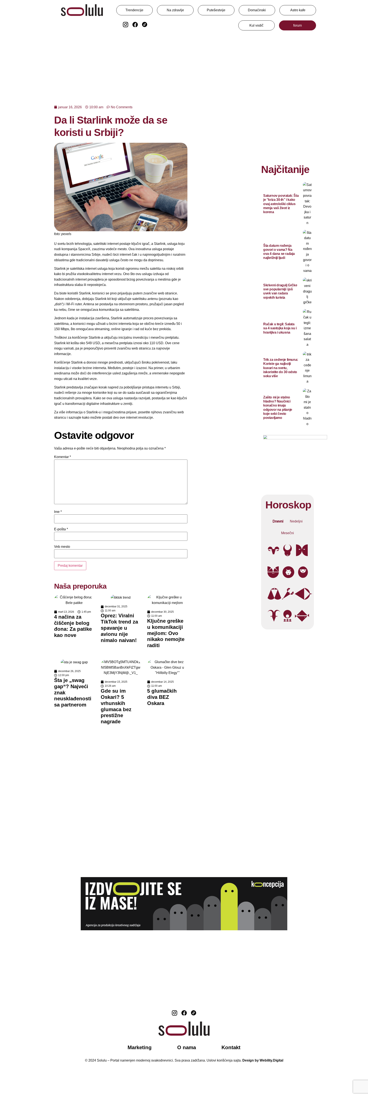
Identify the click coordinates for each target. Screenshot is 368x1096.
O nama (186, 1047)
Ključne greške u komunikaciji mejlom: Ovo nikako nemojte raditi (165, 633)
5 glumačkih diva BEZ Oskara (162, 697)
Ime (58, 512)
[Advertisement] (184, 65)
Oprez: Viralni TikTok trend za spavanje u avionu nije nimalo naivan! (119, 628)
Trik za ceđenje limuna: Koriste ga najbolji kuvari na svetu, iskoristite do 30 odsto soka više (280, 368)
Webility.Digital (271, 1060)
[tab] (278, 521)
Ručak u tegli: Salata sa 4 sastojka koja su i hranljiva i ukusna (280, 328)
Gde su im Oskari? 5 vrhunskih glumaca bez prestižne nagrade (116, 706)
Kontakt (230, 1047)
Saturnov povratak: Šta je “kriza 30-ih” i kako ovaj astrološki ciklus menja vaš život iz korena (281, 204)
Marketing (140, 1047)
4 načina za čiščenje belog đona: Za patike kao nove (73, 626)
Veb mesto (62, 546)
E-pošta (61, 529)
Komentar (62, 457)
